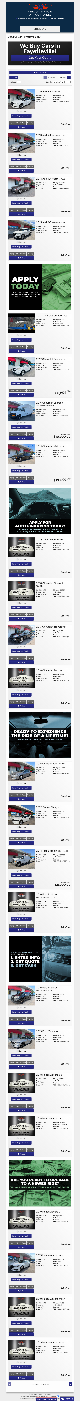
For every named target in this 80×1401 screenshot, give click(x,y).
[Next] (69, 77)
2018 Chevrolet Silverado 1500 (50, 584)
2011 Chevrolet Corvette (51, 315)
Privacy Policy (47, 1394)
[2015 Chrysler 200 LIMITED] (21, 771)
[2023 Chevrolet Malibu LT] (21, 547)
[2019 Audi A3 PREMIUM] (21, 99)
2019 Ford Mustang (47, 1031)
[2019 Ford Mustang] (21, 1039)
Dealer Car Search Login (26, 1396)
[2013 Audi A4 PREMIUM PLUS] (21, 143)
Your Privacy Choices (51, 1396)
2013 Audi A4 (50, 135)
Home (30, 1394)
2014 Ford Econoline (52, 850)
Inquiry (12, 123)
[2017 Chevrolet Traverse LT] (21, 634)
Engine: (38, 97)
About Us (35, 1394)
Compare (22, 111)
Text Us (22, 127)
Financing (30, 123)
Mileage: (56, 95)
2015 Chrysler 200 (50, 763)
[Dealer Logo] (40, 10)
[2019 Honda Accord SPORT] (21, 1263)
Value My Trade (21, 123)
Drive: (38, 101)
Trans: (38, 99)
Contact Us (40, 1394)
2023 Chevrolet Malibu (50, 539)
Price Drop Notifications (21, 116)
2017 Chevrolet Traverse (51, 626)
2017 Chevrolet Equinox (50, 359)
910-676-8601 (58, 18)
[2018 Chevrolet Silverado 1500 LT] (21, 591)
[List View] (16, 77)
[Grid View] (11, 77)
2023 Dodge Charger (50, 807)
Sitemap (43, 1396)
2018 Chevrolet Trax (49, 670)
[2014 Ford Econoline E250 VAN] (21, 858)
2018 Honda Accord (49, 1074)
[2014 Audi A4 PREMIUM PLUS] (21, 186)
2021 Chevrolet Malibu (50, 446)
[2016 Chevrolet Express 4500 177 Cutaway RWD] (21, 410)
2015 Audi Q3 (50, 222)
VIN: (54, 101)
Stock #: (39, 95)
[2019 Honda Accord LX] (21, 1219)
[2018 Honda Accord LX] (21, 1126)
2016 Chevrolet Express (49, 404)
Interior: (56, 99)
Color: (55, 97)
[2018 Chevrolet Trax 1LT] (21, 678)
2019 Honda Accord (48, 1211)
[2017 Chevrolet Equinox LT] (21, 367)
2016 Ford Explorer (46, 895)
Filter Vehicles (40, 72)
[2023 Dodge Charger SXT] (21, 815)
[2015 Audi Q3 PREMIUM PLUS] (21, 230)
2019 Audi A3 (48, 91)
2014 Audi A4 (50, 178)
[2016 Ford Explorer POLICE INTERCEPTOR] (21, 902)
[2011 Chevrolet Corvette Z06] (21, 323)
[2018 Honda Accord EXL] (21, 1083)
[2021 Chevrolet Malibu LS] (21, 454)
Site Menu (40, 28)
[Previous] (45, 77)
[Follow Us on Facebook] (40, 22)
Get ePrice (66, 124)
